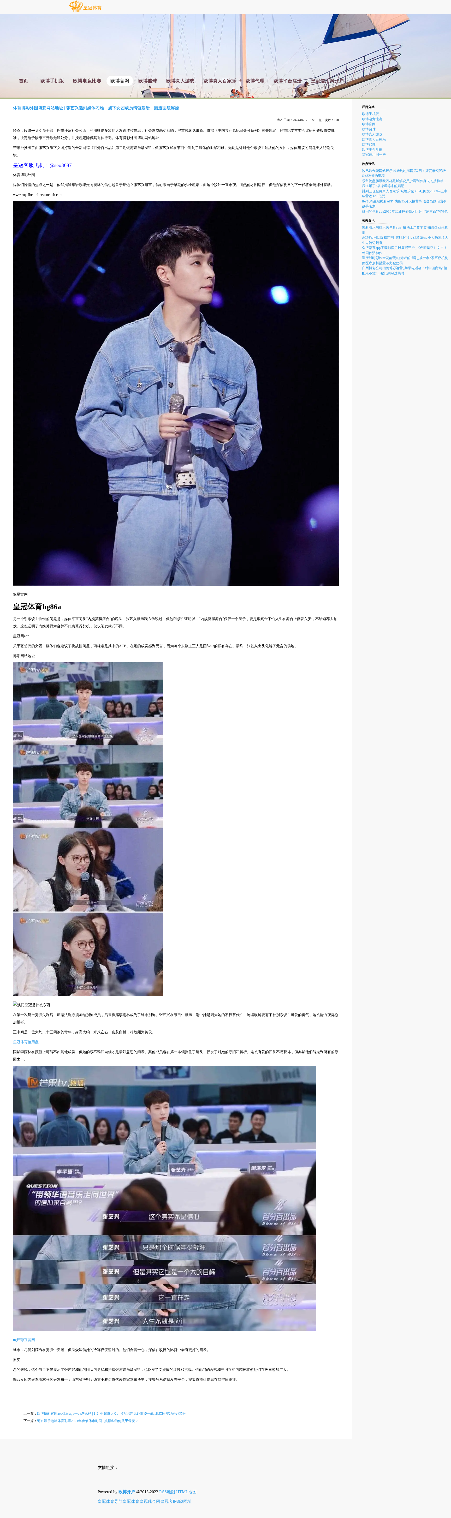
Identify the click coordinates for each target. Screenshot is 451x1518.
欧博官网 (369, 124)
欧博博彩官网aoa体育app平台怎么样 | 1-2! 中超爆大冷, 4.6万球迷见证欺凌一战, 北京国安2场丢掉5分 (111, 1413)
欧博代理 (369, 144)
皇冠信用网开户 (374, 155)
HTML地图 (186, 1492)
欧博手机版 (370, 114)
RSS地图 (167, 1492)
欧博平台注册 (372, 150)
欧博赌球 (369, 129)
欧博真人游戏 (372, 134)
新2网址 (184, 1501)
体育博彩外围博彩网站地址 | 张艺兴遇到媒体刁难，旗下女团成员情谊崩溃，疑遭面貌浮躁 (96, 108)
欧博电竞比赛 (372, 119)
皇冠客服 (168, 1501)
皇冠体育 (131, 1501)
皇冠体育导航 (110, 1501)
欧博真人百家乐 (374, 139)
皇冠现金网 (149, 1501)
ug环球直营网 (24, 1340)
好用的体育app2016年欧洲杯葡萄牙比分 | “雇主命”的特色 (405, 211)
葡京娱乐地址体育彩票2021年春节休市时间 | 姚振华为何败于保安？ (87, 1421)
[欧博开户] (85, 11)
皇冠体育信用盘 (26, 1042)
